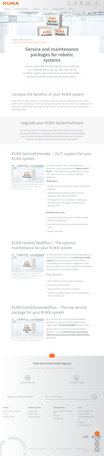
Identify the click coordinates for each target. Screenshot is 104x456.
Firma (70, 9)
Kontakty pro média (9, 417)
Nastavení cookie (80, 449)
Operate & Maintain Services (22, 40)
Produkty (6, 9)
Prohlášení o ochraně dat (64, 449)
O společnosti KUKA (83, 414)
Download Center (58, 418)
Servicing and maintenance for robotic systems (29, 43)
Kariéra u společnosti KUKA (86, 411)
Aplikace (36, 9)
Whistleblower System (84, 425)
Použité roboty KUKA (34, 417)
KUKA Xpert (56, 416)
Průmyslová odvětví (21, 9)
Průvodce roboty (32, 411)
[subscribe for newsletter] (94, 396)
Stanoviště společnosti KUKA (86, 417)
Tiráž (51, 449)
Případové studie (33, 414)
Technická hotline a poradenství (12, 411)
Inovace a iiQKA (58, 9)
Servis (46, 9)
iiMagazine (81, 422)
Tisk (79, 419)
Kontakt (5, 414)
